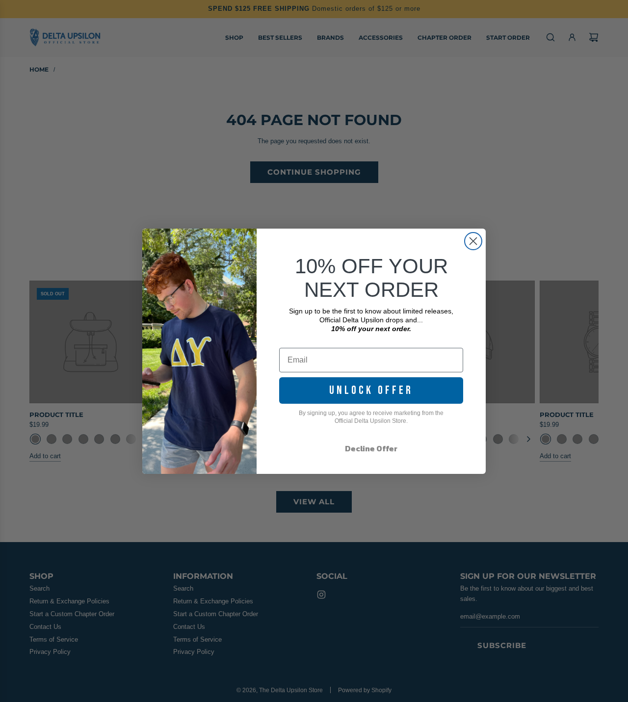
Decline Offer (371, 448)
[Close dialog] (473, 241)
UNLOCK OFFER (371, 390)
